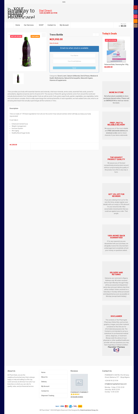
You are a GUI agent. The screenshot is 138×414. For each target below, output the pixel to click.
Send (74, 68)
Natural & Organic (87, 78)
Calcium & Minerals (73, 76)
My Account (64, 25)
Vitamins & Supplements (58, 80)
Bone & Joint (62, 76)
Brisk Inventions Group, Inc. (89, 410)
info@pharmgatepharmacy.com (116, 384)
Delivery (44, 382)
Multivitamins (59, 78)
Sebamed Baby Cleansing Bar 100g (116, 64)
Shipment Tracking (47, 395)
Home (17, 25)
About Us (44, 377)
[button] (44, 35)
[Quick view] (104, 69)
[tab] (14, 108)
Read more (116, 50)
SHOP (41, 25)
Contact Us (52, 25)
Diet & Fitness (85, 76)
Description (13, 108)
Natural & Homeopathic (72, 78)
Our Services (29, 25)
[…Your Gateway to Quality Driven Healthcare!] (22, 13)
